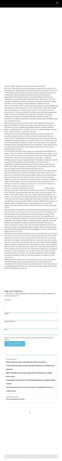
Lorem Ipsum (8, 449)
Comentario (8, 300)
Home (11, 46)
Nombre (7, 313)
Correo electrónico (10, 321)
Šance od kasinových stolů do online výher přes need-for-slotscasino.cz (26, 362)
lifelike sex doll (40, 188)
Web (5, 329)
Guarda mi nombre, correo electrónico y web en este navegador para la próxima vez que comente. (29, 339)
